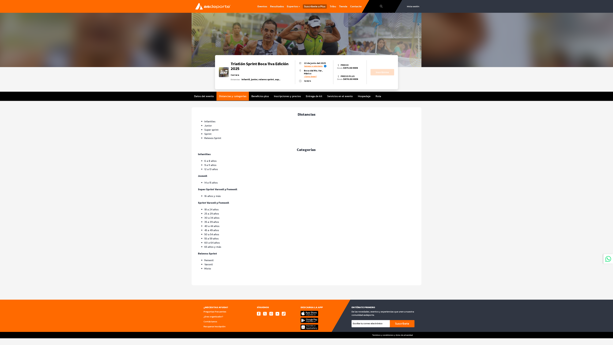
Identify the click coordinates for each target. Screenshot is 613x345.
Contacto (356, 6)
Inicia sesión (413, 6)
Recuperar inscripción (214, 326)
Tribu (333, 6)
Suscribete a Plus (314, 6)
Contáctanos (210, 321)
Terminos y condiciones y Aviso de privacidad (392, 335)
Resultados (277, 6)
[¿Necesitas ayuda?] (608, 259)
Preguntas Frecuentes (215, 311)
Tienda (343, 6)
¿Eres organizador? (213, 316)
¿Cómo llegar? (310, 76)
